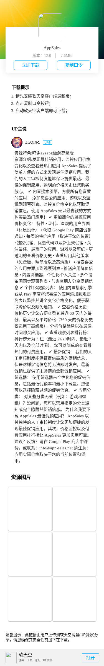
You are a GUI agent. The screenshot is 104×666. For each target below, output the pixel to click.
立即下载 (30, 65)
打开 (90, 657)
